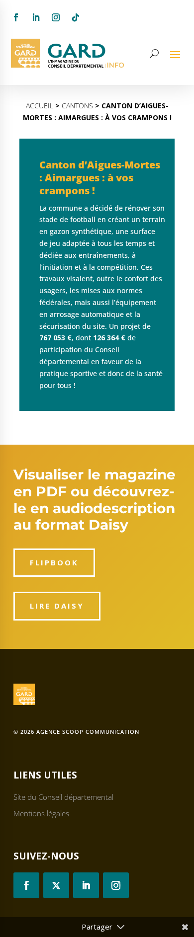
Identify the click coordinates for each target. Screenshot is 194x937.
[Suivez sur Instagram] (56, 17)
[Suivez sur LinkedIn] (36, 17)
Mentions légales (41, 813)
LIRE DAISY (57, 606)
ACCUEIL (39, 105)
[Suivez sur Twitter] (56, 885)
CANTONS (77, 105)
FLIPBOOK (54, 562)
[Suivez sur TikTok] (76, 17)
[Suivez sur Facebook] (16, 17)
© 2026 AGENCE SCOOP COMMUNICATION (76, 731)
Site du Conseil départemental (63, 797)
